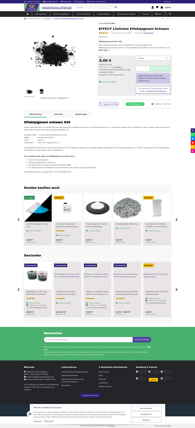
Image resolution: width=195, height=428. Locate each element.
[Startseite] (25, 19)
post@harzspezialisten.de (43, 377)
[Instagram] (193, 147)
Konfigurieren (146, 414)
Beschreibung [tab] (35, 114)
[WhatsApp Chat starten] (193, 135)
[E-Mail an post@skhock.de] (193, 130)
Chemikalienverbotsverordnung (74, 372)
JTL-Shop (167, 426)
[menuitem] (27, 14)
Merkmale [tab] (58, 114)
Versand (118, 67)
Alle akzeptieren (146, 408)
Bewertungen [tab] (81, 114)
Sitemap (102, 379)
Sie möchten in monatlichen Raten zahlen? (153, 89)
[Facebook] (193, 139)
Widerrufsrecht (105, 386)
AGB (100, 375)
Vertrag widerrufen (90, 395)
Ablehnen (146, 420)
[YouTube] (193, 143)
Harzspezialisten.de (69, 375)
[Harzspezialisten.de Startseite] (31, 7)
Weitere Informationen (156, 91)
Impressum (38, 421)
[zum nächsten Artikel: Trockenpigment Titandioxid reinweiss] (168, 19)
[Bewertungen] (103, 33)
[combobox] (153, 58)
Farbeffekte (149, 33)
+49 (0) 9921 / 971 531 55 (39, 374)
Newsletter (66, 385)
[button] (166, 2)
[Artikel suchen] (116, 7)
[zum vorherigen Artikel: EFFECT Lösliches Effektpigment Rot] (162, 19)
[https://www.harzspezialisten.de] (27, 14)
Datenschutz (48, 421)
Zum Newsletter (142, 340)
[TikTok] (193, 151)
